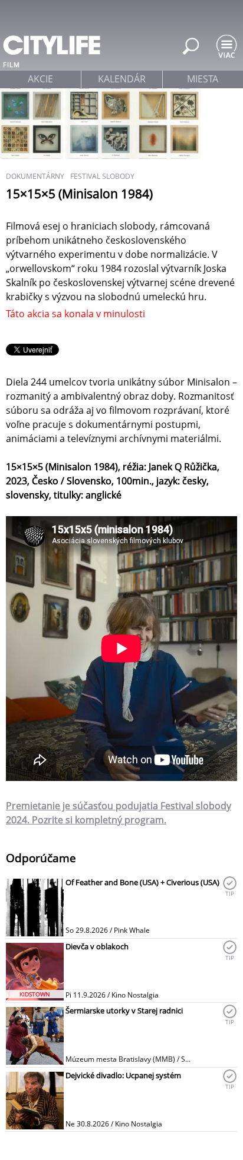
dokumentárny (35, 176)
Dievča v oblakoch (97, 946)
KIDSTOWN (34, 994)
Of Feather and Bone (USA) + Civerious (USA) (142, 882)
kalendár (122, 78)
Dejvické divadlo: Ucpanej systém (123, 1075)
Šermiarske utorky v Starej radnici (124, 1010)
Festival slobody (102, 176)
